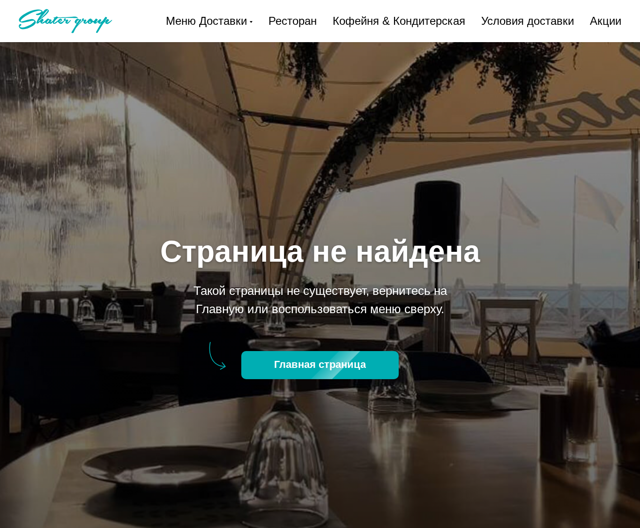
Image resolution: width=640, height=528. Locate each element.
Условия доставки (527, 21)
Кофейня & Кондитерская (399, 21)
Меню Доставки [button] (206, 21)
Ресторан (292, 21)
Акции (605, 21)
